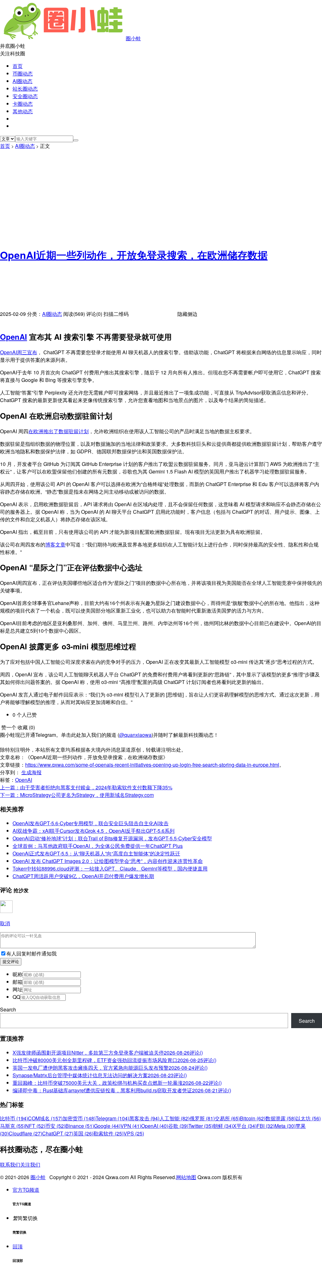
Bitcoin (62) (252, 1118)
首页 (18, 66)
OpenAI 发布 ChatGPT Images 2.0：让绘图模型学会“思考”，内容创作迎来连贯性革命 (108, 861)
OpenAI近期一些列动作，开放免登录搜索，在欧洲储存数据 (134, 255)
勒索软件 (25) (108, 1133)
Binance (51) (79, 1125)
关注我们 (30, 1164)
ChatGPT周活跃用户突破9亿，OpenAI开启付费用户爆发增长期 (83, 876)
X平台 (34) (245, 1125)
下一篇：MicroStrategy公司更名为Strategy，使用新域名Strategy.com (77, 794)
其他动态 (23, 111)
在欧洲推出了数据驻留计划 (58, 431)
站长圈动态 (25, 88)
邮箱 (18, 981)
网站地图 (186, 1177)
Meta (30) (285, 1125)
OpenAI (13, 336)
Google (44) (107, 1125)
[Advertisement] (161, 197)
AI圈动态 (22, 81)
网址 (18, 989)
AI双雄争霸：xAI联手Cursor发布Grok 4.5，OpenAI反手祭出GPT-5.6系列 (94, 830)
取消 (5, 923)
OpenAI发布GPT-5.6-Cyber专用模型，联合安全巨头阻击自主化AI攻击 (91, 823)
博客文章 (55, 544)
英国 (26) (83, 1133)
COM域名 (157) (45, 1118)
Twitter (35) (200, 1125)
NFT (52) (35, 1125)
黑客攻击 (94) (144, 1118)
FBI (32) (266, 1125)
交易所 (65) (227, 1118)
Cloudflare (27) (25, 1133)
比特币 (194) (14, 1118)
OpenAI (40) (154, 1125)
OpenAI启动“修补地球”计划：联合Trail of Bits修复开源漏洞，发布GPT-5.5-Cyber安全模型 (112, 838)
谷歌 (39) (178, 1125)
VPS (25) (134, 1133)
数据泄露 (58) (280, 1118)
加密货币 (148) (79, 1118)
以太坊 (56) (308, 1118)
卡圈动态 (23, 103)
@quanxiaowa (135, 734)
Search (8, 1009)
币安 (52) (55, 1125)
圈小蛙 (133, 38)
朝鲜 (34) (223, 1125)
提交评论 (11, 961)
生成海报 (31, 772)
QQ (16, 996)
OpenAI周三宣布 (18, 352)
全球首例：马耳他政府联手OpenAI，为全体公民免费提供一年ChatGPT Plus (98, 845)
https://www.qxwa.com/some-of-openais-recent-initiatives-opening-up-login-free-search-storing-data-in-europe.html (152, 764)
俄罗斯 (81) (202, 1118)
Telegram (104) (112, 1118)
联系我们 (10, 1164)
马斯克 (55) (12, 1125)
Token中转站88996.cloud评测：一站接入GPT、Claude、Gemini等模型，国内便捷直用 (110, 868)
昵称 (18, 974)
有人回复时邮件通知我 (31, 953)
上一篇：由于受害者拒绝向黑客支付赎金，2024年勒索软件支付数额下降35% (86, 787)
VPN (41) (130, 1125)
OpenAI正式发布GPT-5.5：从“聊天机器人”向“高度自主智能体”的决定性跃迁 (96, 853)
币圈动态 (23, 73)
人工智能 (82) (174, 1118)
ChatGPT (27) (57, 1133)
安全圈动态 (25, 96)
